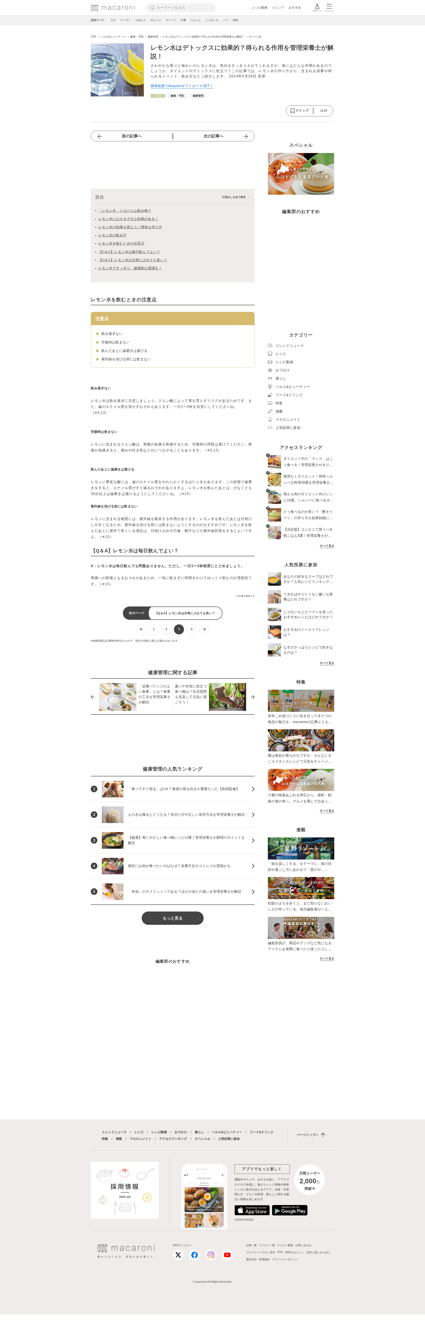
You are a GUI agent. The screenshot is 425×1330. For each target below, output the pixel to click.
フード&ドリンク (262, 1132)
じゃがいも (212, 20)
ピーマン (125, 20)
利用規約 (264, 1259)
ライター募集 (285, 1245)
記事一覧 (251, 1245)
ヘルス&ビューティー (227, 1132)
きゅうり (156, 20)
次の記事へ (214, 136)
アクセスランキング (173, 1138)
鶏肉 (235, 20)
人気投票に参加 (229, 1138)
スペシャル (202, 1138)
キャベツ (171, 20)
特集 (105, 1138)
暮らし (199, 1132)
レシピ (139, 1132)
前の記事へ (132, 136)
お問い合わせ (303, 1245)
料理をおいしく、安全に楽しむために (307, 1252)
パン (225, 20)
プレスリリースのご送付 (260, 1252)
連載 (119, 1138)
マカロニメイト (140, 1138)
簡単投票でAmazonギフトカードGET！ (182, 86)
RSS (280, 1252)
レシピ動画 (259, 7)
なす (113, 20)
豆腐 (183, 20)
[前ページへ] (141, 629)
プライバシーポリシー (285, 1259)
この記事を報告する (245, 596)
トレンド (278, 7)
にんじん (195, 20)
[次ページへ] (204, 629)
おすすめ (295, 7)
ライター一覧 (267, 1245)
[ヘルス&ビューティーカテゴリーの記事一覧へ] (158, 96)
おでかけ (181, 1132)
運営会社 (251, 1259)
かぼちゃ (140, 20)
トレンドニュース (114, 1132)
